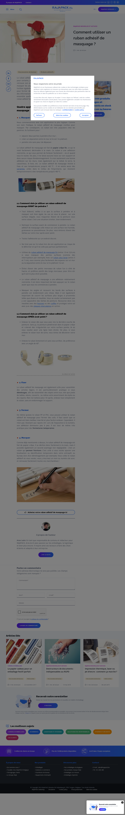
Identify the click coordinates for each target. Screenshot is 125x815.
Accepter (85, 115)
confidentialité (67, 110)
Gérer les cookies (62, 115)
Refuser (39, 115)
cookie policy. (79, 110)
